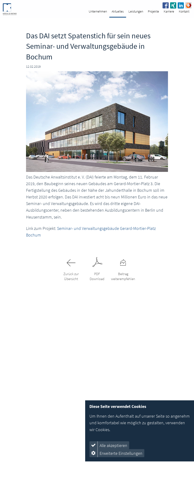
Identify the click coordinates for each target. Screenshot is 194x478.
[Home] (9, 9)
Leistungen (135, 11)
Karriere (169, 11)
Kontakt (184, 11)
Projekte (153, 11)
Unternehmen (98, 11)
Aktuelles (118, 11)
